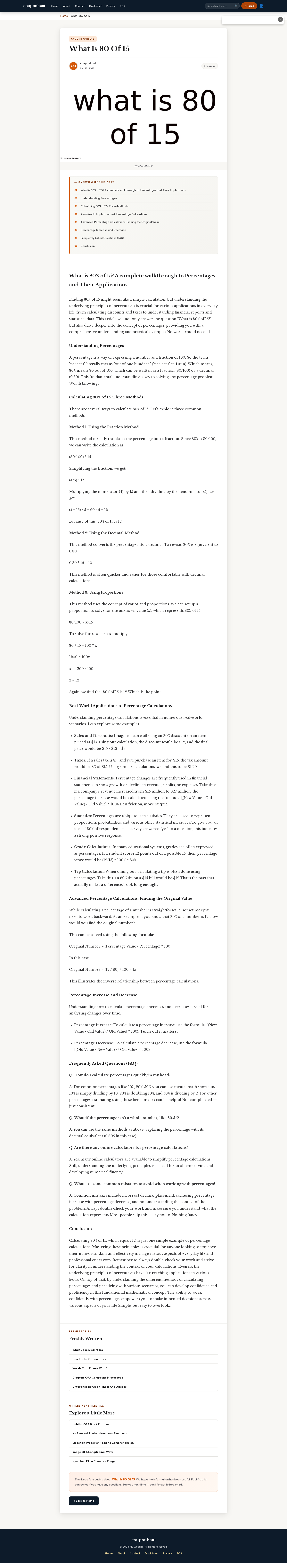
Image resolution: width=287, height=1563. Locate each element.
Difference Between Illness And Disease (99, 1386)
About (66, 6)
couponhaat (34, 6)
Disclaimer (95, 6)
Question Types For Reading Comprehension (103, 1443)
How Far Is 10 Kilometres (89, 1359)
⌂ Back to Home (83, 1500)
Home (54, 6)
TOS (122, 6)
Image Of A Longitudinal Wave (93, 1452)
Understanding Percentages (99, 198)
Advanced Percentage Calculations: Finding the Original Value (120, 222)
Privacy (110, 6)
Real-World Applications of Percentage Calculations (114, 214)
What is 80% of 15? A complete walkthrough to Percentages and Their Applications (133, 190)
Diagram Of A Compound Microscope (97, 1377)
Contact (80, 6)
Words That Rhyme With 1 (89, 1368)
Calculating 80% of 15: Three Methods (104, 206)
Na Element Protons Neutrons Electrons (99, 1433)
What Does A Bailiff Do (87, 1350)
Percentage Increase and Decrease (103, 230)
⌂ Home (249, 5)
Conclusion (88, 246)
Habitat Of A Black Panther (90, 1424)
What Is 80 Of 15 (123, 1479)
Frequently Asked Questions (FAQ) (102, 238)
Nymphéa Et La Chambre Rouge (94, 1461)
